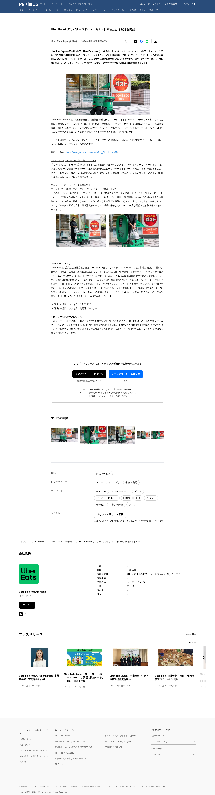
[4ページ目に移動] (194, 642)
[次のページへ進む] (204, 658)
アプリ (57, 9)
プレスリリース (39, 541)
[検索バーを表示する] (194, 4)
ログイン (185, 4)
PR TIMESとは (25, 739)
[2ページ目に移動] (190, 642)
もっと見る (191, 634)
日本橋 (126, 498)
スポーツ (153, 9)
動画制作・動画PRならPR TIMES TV (70, 741)
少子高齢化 (117, 504)
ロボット (151, 498)
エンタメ (68, 9)
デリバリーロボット (106, 498)
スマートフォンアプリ (108, 482)
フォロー (27, 605)
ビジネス (131, 9)
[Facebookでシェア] (141, 41)
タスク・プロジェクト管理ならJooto (120, 735)
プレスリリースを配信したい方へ (33, 756)
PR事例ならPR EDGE (113, 747)
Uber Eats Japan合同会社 (62, 541)
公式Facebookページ (160, 735)
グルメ (142, 9)
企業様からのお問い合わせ (125, 786)
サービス (101, 504)
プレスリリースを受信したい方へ (33, 750)
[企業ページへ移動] (29, 575)
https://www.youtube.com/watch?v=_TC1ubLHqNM (91, 152)
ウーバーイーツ (120, 491)
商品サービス (103, 473)
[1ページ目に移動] (189, 642)
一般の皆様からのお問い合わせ (153, 786)
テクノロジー (32, 9)
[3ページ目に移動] (192, 642)
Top (21, 9)
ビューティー (82, 9)
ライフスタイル (116, 9)
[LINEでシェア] (147, 41)
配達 (138, 498)
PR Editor (59, 764)
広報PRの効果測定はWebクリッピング (71, 758)
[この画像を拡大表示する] (64, 435)
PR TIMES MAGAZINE (64, 752)
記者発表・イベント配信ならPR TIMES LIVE (73, 747)
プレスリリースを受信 (150, 4)
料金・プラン (25, 744)
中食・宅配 (131, 482)
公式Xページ (156, 748)
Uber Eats (101, 491)
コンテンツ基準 (60, 786)
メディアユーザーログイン (89, 374)
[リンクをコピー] (161, 41)
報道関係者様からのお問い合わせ (96, 786)
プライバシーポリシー (40, 786)
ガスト (137, 491)
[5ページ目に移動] (195, 642)
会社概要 (23, 786)
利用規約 (74, 786)
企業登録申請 (170, 4)
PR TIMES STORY (62, 735)
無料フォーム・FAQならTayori (118, 741)
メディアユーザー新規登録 (126, 374)
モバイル (46, 9)
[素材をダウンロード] (155, 41)
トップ (24, 541)
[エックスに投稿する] (135, 41)
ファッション (99, 9)
